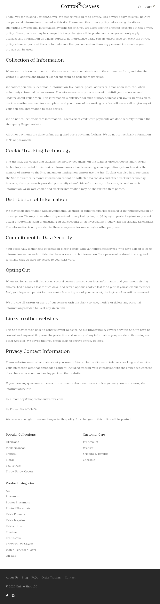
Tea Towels (13, 465)
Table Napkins (15, 520)
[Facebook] (7, 595)
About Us (12, 577)
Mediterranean (16, 448)
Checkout (89, 459)
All (8, 490)
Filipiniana (12, 442)
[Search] (140, 7)
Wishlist (88, 448)
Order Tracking (51, 577)
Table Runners (15, 514)
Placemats (13, 496)
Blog (25, 577)
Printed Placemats (18, 508)
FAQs (34, 577)
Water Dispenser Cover (21, 549)
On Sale (11, 555)
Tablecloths (14, 526)
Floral (10, 459)
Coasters (12, 532)
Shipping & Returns (95, 453)
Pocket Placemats (18, 502)
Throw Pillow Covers (19, 471)
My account (90, 442)
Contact (70, 577)
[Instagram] (13, 595)
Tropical (11, 453)
